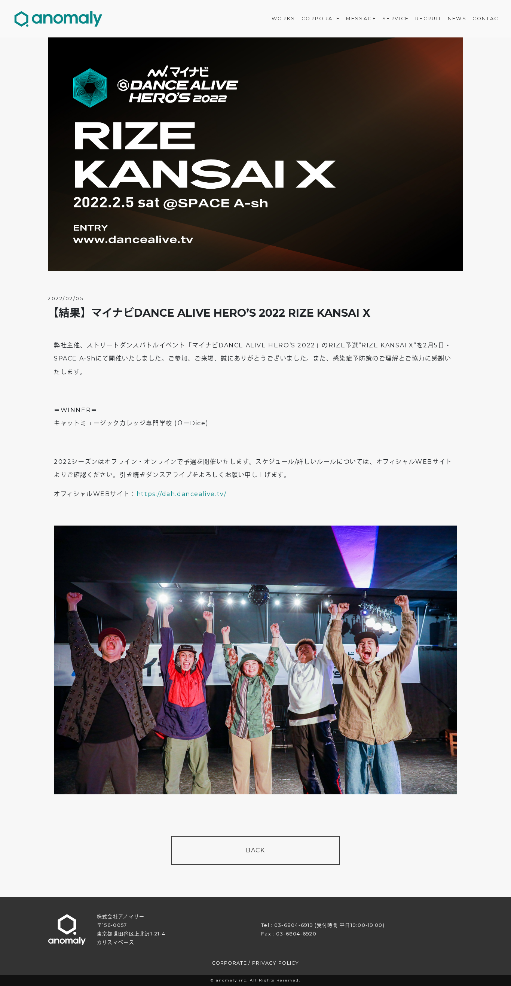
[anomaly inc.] (58, 18)
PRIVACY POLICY (275, 963)
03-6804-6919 (293, 925)
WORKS (284, 18)
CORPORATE (321, 18)
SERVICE (395, 18)
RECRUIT (428, 18)
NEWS (457, 18)
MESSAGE (361, 18)
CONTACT (487, 18)
